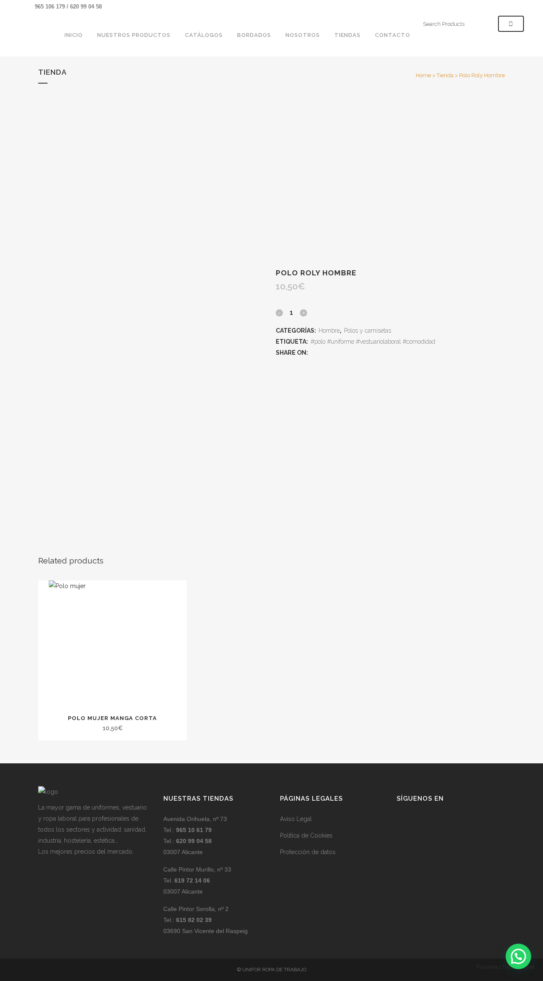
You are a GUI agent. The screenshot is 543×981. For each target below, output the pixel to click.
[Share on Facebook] (313, 352)
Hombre (329, 330)
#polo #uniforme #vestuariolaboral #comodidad (373, 341)
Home (423, 75)
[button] (518, 956)
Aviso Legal (296, 819)
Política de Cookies (306, 835)
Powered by (505, 967)
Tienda (445, 75)
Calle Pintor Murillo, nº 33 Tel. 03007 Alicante (197, 880)
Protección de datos (308, 852)
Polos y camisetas (367, 330)
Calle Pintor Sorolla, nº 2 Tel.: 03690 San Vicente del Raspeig (205, 919)
